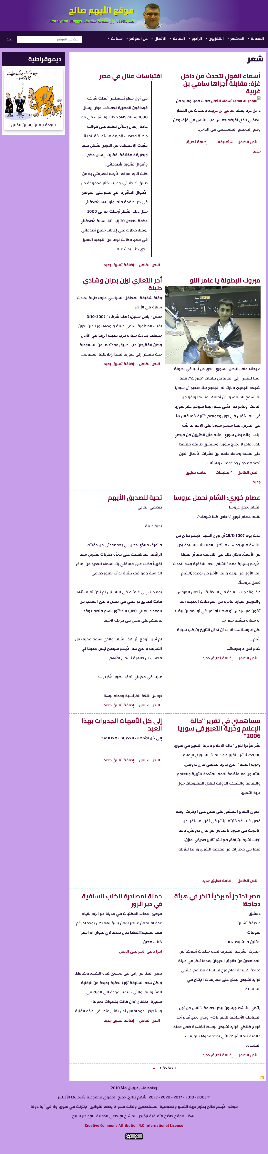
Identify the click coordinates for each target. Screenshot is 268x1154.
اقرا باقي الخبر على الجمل (140, 951)
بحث (9, 39)
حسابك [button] (117, 38)
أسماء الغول (221, 100)
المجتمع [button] (237, 38)
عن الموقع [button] (138, 38)
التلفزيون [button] (216, 38)
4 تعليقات (224, 141)
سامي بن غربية (221, 110)
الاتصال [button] (160, 38)
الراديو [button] (196, 38)
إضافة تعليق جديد (119, 264)
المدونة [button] (257, 38)
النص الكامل (248, 141)
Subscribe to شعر (262, 1077)
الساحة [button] (179, 38)
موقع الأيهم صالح (101, 10)
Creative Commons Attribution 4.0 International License (134, 1125)
